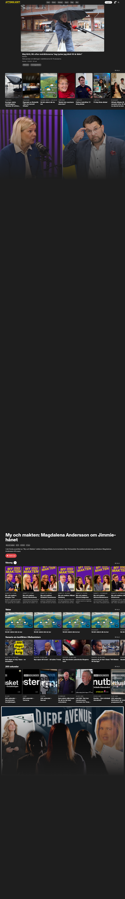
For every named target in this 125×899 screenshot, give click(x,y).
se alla (117, 70)
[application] (62, 28)
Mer (77, 2)
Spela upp (12, 555)
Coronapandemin (35, 65)
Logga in (108, 2)
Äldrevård (25, 65)
